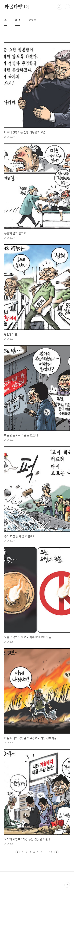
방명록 (32, 20)
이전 (17, 852)
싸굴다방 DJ (17, 6)
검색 (59, 6)
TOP (67, 885)
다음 (56, 852)
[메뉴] (67, 6)
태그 (17, 20)
